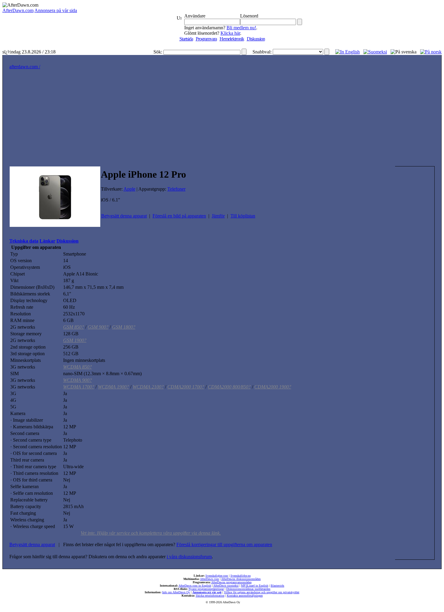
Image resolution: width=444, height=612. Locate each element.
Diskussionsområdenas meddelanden (248, 589)
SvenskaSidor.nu (240, 575)
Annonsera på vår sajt (206, 592)
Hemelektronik (232, 38)
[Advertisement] (222, 121)
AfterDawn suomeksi (226, 585)
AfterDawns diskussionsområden (241, 579)
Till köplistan (242, 215)
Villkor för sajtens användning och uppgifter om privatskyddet (261, 592)
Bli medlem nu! (241, 27)
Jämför (218, 215)
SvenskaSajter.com (216, 575)
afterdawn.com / (24, 66)
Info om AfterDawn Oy (176, 592)
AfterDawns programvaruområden (231, 582)
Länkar (47, 240)
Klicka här (230, 33)
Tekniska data (23, 240)
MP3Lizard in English (254, 585)
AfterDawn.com (18, 10)
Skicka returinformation (210, 595)
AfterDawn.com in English (195, 585)
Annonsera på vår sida (55, 10)
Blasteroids (277, 585)
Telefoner (176, 189)
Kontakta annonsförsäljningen (245, 595)
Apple (129, 189)
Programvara (206, 38)
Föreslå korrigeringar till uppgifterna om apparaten (224, 544)
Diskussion (256, 38)
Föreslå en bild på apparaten (179, 215)
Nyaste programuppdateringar (206, 589)
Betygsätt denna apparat (124, 215)
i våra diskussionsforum (189, 556)
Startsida (186, 38)
